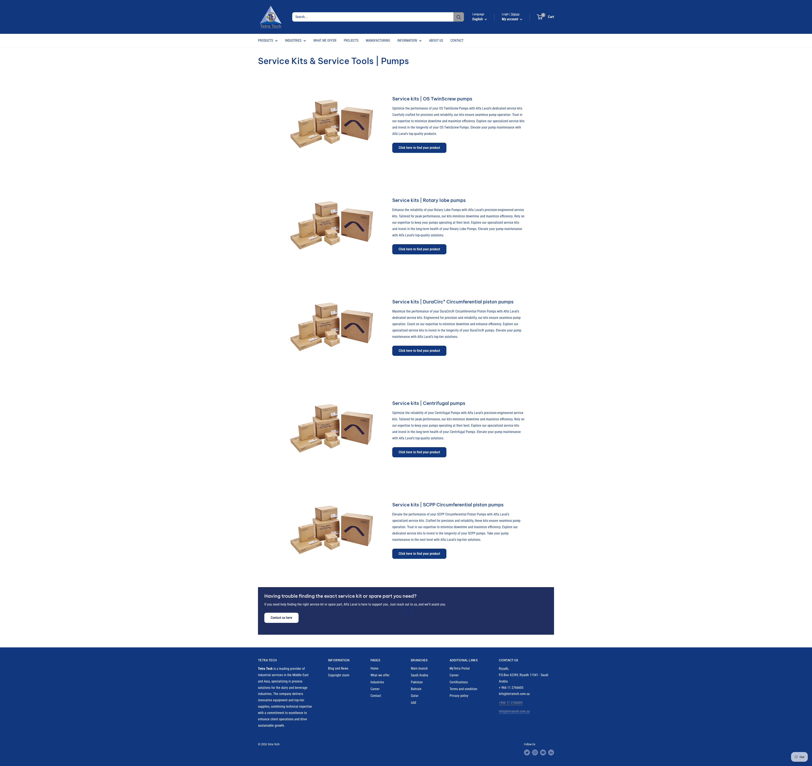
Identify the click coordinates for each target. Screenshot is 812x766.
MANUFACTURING (378, 40)
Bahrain (416, 689)
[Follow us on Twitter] (527, 752)
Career (375, 689)
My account (510, 19)
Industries (377, 682)
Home (374, 668)
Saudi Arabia (419, 675)
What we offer (380, 675)
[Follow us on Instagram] (535, 752)
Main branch (419, 668)
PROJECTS (351, 40)
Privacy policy (459, 696)
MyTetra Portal (460, 668)
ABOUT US (436, 40)
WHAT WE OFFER (324, 40)
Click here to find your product (419, 148)
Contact (375, 696)
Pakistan (417, 682)
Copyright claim (338, 675)
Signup (514, 14)
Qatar (414, 696)
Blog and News (338, 668)
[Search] (458, 17)
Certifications (459, 682)
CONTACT (457, 40)
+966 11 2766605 (511, 703)
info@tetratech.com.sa (514, 711)
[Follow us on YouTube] (543, 752)
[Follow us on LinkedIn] (551, 752)
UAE (413, 703)
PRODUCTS (265, 40)
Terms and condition (463, 689)
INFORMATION (407, 40)
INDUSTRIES (293, 40)
